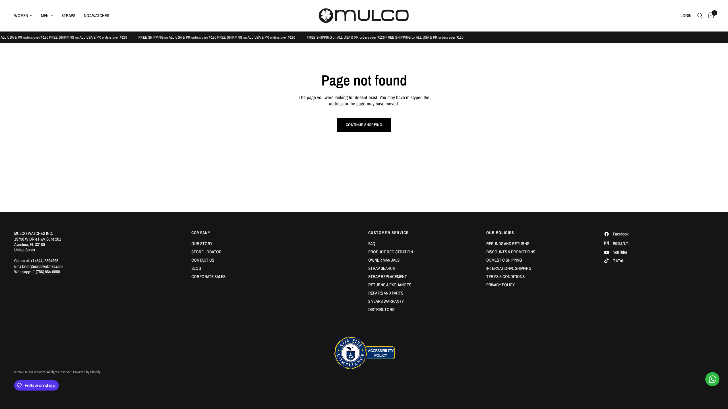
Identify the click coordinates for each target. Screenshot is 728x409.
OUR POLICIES (500, 233)
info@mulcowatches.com (43, 266)
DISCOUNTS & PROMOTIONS (510, 252)
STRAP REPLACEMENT (387, 276)
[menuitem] (25, 15)
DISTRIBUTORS (381, 309)
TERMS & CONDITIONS (505, 276)
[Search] (700, 15)
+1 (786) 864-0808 (45, 272)
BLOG (196, 268)
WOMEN (21, 15)
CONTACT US (202, 260)
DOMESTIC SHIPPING (504, 260)
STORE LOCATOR (206, 252)
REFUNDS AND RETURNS (507, 244)
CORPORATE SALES (208, 276)
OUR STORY (201, 244)
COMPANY (201, 233)
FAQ (371, 244)
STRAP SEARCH (381, 268)
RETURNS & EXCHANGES (389, 285)
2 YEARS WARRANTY (386, 301)
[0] (710, 15)
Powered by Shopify (86, 372)
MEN (45, 15)
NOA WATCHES (96, 15)
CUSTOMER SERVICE (388, 233)
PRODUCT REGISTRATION (390, 252)
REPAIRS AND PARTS (385, 293)
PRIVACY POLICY (500, 285)
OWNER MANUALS (384, 260)
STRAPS (68, 15)
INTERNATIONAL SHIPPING (508, 268)
